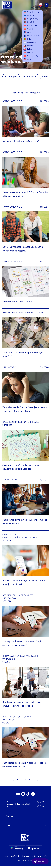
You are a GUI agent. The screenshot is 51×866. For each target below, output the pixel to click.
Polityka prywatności (39, 856)
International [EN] (34, 36)
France (30, 32)
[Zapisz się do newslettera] (42, 804)
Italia (29, 39)
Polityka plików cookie (22, 856)
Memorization (29, 76)
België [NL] (31, 22)
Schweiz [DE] (32, 56)
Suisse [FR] (31, 59)
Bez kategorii (11, 76)
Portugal (30, 52)
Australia (30, 15)
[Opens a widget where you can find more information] (40, 861)
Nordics (30, 46)
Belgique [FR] (32, 19)
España (30, 29)
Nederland (31, 42)
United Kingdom (33, 12)
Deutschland (32, 25)
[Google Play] (17, 848)
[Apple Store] (34, 848)
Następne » (37, 780)
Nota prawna (9, 856)
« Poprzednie (14, 780)
